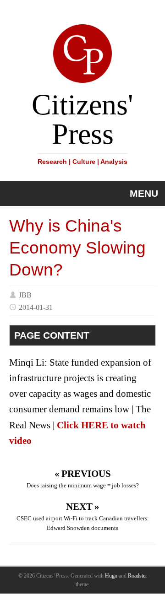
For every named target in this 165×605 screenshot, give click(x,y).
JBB (25, 294)
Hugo (111, 576)
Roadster (137, 576)
